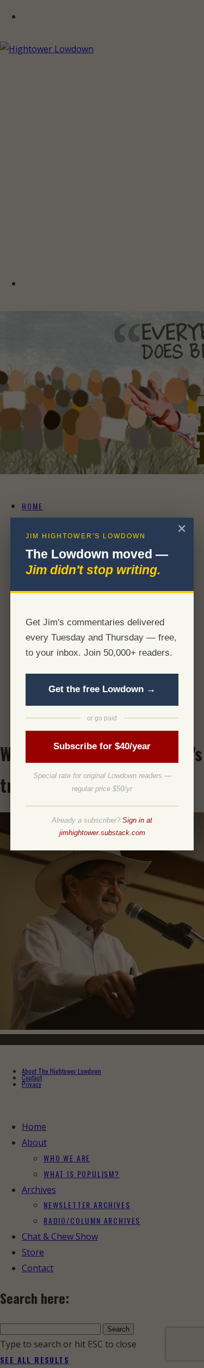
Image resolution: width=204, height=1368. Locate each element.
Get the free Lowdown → (102, 689)
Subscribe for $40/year (102, 746)
